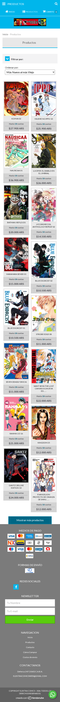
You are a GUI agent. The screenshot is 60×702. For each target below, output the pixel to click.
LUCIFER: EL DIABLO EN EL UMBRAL (43, 172)
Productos (30, 642)
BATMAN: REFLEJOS (16, 222)
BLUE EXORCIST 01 (16, 328)
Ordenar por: (11, 67)
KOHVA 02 (16, 118)
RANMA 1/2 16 (16, 433)
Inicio (5, 34)
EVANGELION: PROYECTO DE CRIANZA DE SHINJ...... (44, 497)
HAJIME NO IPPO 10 (44, 119)
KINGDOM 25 (44, 442)
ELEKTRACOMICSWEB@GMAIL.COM (30, 676)
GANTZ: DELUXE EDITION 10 (16, 486)
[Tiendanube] (30, 699)
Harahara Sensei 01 (16, 274)
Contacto (30, 647)
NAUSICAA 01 (16, 170)
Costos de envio (30, 657)
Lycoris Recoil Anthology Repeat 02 (43, 225)
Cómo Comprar (30, 652)
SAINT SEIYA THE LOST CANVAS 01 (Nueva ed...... (44, 388)
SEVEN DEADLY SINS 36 (16, 382)
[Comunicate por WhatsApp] (52, 694)
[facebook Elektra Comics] (16, 587)
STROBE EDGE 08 (44, 334)
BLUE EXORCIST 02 (43, 281)
